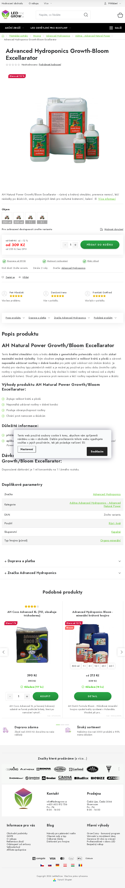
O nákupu (34, 3)
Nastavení (27, 449)
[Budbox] (83, 778)
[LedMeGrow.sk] (50, 865)
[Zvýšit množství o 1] (75, 245)
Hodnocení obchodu (12, 3)
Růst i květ (115, 523)
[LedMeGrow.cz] (42, 865)
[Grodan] (50, 778)
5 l (90, 666)
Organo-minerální (110, 540)
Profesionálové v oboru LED (101, 841)
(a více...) (81, 758)
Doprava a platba (37, 317)
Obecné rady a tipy (56, 836)
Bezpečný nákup (95, 844)
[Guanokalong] (34, 778)
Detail (92, 696)
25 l (104, 666)
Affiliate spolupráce (16, 849)
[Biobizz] (99, 778)
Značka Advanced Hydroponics (70, 317)
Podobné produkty (103, 317)
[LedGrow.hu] (73, 865)
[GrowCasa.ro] (80, 865)
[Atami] (115, 778)
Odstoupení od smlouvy (19, 844)
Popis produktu (13, 317)
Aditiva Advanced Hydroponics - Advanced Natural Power (95, 504)
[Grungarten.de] (57, 865)
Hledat (85, 15)
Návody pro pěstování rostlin (61, 833)
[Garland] (74, 769)
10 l (96, 666)
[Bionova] (42, 769)
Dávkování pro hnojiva (58, 841)
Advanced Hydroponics (73, 268)
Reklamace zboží (15, 841)
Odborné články (55, 839)
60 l (111, 666)
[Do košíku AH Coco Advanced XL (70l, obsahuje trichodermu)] (45, 696)
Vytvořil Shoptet (64, 879)
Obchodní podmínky (17, 833)
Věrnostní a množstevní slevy (101, 836)
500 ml (76, 666)
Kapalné (116, 532)
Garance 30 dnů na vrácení (101, 839)
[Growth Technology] (91, 769)
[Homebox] (18, 778)
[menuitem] (14, 28)
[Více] (115, 28)
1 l (84, 666)
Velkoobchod (13, 847)
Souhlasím (97, 451)
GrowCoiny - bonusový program (103, 833)
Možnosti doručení (113, 229)
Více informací (107, 199)
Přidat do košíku (100, 244)
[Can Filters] (58, 769)
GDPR (10, 836)
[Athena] (25, 769)
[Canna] (67, 778)
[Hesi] (107, 769)
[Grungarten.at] (65, 865)
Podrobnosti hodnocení (50, 64)
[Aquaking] (9, 769)
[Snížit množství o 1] (65, 245)
